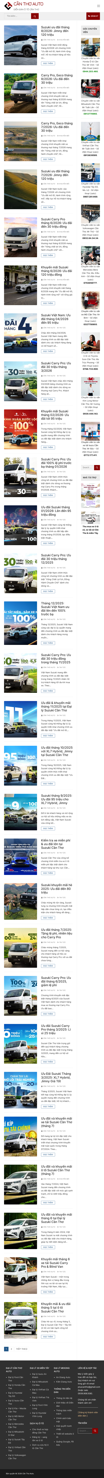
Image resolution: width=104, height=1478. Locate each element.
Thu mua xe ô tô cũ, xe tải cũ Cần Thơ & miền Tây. (90, 529)
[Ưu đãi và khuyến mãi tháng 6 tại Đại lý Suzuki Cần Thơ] (20, 1231)
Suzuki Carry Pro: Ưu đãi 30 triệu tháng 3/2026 (56, 366)
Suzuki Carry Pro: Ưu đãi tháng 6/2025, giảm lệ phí (56, 981)
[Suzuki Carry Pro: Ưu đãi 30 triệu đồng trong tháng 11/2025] (20, 673)
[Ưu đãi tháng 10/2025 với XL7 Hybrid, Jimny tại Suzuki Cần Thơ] (20, 766)
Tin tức (62, 328)
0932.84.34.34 (90, 238)
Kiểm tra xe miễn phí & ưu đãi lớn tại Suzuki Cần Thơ (55, 844)
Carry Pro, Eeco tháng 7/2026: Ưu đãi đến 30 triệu (57, 126)
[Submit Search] (35, 16)
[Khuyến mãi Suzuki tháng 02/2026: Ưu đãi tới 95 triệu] (20, 429)
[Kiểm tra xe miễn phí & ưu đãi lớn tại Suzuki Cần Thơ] (20, 857)
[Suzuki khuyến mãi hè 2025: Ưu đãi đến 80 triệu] (20, 901)
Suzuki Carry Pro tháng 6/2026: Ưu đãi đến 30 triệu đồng (56, 222)
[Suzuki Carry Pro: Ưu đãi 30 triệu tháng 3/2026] (20, 381)
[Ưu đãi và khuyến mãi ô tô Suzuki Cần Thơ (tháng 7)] (20, 1184)
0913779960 (90, 113)
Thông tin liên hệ (64, 1398)
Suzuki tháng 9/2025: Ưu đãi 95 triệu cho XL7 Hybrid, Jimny (56, 799)
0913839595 (90, 155)
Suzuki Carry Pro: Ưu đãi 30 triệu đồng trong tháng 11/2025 (56, 658)
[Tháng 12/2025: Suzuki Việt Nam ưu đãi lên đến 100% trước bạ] (20, 623)
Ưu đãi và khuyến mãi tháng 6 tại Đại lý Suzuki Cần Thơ (56, 1218)
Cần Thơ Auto (28, 3)
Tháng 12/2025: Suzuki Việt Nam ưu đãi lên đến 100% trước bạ (55, 608)
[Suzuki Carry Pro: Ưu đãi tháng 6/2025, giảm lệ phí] (20, 996)
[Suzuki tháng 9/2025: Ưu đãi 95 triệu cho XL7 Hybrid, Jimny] (20, 812)
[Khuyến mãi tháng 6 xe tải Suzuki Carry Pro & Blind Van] (20, 1275)
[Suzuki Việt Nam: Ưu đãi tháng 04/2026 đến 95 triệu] (20, 333)
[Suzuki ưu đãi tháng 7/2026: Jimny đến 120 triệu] (20, 189)
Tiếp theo (21, 1349)
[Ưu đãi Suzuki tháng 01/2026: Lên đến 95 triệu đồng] (20, 525)
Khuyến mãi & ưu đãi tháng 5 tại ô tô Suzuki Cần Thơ (56, 1307)
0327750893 (90, 324)
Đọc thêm (48, 63)
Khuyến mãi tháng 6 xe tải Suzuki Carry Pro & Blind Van (55, 1262)
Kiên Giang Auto (64, 1381)
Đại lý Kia (12, 1408)
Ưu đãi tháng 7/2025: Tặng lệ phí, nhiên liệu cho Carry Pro (56, 933)
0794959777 (90, 283)
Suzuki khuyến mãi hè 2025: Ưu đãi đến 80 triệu (56, 888)
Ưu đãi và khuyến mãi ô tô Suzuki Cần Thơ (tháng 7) (56, 1170)
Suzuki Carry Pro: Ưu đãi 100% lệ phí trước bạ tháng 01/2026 (56, 462)
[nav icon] (98, 6)
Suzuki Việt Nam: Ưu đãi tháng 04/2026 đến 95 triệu (56, 318)
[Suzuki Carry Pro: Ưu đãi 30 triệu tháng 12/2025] (20, 573)
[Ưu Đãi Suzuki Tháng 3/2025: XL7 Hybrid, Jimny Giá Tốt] (20, 1090)
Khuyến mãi (64, 40)
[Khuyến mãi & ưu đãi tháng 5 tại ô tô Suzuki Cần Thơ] (20, 1320)
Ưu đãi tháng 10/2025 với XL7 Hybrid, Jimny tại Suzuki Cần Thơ (57, 751)
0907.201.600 (90, 196)
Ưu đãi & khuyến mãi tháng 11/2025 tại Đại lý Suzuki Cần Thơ (56, 706)
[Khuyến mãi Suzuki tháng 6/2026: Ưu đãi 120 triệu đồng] (20, 285)
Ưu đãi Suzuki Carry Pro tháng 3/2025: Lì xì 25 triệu (56, 1029)
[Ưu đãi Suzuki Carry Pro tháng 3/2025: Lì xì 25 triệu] (20, 1044)
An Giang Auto (63, 1377)
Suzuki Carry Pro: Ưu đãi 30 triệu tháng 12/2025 (56, 558)
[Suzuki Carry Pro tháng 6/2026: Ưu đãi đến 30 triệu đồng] (20, 237)
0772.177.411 (90, 455)
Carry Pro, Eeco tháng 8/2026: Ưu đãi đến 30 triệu (57, 78)
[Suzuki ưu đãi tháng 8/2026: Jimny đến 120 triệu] (20, 45)
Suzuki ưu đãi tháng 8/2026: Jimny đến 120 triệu (55, 30)
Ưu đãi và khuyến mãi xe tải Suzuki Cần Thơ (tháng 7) (56, 1122)
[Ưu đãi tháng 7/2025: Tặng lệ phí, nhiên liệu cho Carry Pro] (20, 948)
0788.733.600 (90, 369)
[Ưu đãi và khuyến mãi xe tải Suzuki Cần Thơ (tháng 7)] (20, 1136)
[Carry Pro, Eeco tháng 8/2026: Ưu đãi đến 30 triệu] (20, 93)
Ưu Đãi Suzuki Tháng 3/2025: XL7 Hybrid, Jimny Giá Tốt (56, 1077)
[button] (90, 495)
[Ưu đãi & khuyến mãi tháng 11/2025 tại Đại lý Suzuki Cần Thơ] (20, 719)
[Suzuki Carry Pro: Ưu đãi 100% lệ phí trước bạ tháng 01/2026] (20, 477)
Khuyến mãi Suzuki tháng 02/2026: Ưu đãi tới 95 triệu (55, 414)
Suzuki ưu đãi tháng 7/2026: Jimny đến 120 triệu (55, 174)
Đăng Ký (94, 16)
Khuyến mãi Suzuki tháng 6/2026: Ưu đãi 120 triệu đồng (56, 270)
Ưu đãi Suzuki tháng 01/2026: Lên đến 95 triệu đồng (56, 510)
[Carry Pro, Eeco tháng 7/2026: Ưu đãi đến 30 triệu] (20, 141)
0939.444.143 (90, 413)
